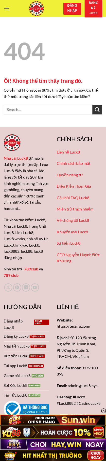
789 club (11, 275)
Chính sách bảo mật (73, 163)
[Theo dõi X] (8, 287)
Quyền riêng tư (70, 174)
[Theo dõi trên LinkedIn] (26, 287)
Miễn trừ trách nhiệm (75, 209)
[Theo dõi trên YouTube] (35, 287)
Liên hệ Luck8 (68, 152)
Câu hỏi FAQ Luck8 (73, 197)
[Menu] (7, 8)
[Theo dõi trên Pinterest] (17, 287)
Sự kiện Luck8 (68, 243)
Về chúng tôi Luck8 (73, 220)
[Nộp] (97, 109)
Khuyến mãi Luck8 (72, 231)
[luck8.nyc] (36, 8)
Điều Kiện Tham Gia (74, 186)
